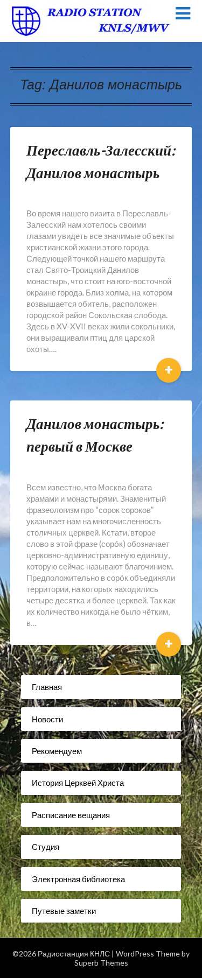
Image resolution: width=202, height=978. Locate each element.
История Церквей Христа (78, 782)
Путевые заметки (64, 911)
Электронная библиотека (78, 879)
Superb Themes (101, 962)
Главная (47, 687)
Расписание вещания (71, 815)
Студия (45, 847)
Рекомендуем (57, 751)
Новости (47, 719)
